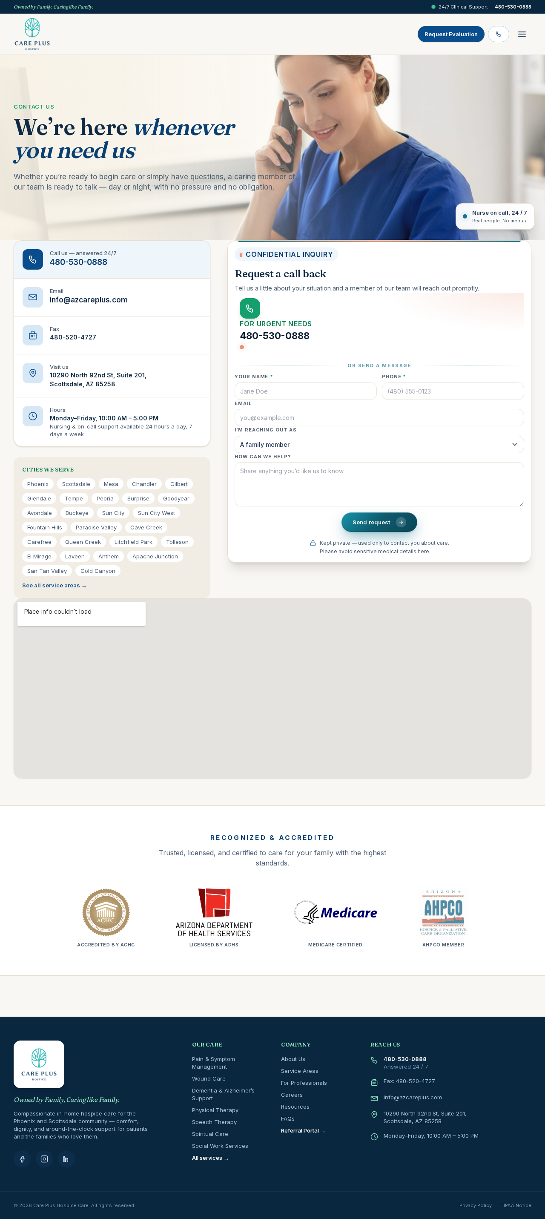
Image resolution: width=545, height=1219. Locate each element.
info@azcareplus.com (413, 1097)
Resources (295, 1106)
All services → (210, 1157)
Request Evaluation (451, 34)
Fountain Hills (44, 527)
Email (243, 403)
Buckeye (77, 512)
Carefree (39, 541)
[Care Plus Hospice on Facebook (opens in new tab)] (22, 1158)
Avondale (39, 512)
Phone (394, 377)
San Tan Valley (47, 570)
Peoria (105, 498)
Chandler (144, 483)
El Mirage (39, 556)
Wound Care (209, 1078)
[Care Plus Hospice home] (32, 34)
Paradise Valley (96, 527)
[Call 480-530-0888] (498, 34)
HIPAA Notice (515, 1205)
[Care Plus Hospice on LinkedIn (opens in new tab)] (66, 1158)
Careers (292, 1094)
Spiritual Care (210, 1133)
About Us (293, 1058)
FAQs (288, 1118)
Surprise (138, 498)
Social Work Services (220, 1145)
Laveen (75, 556)
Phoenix (38, 483)
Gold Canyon (97, 570)
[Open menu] (522, 34)
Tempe (74, 498)
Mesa (111, 483)
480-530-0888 (513, 7)
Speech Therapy (214, 1121)
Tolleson (177, 541)
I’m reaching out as (266, 430)
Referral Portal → (303, 1130)
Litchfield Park (133, 541)
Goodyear (176, 498)
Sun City (113, 512)
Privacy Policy (475, 1205)
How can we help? (262, 457)
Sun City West (156, 512)
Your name (254, 377)
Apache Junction (155, 556)
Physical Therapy (215, 1110)
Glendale (39, 498)
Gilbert (179, 483)
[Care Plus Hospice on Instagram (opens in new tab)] (44, 1158)
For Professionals (304, 1082)
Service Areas (299, 1070)
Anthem (108, 556)
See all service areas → (54, 585)
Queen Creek (83, 541)
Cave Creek (146, 527)
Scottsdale (76, 483)
